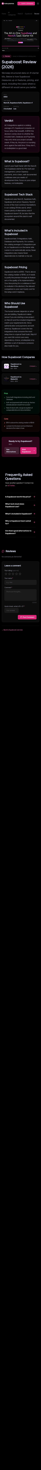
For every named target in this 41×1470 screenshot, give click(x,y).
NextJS (20, 14)
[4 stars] (16, 573)
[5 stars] (20, 573)
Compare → (33, 366)
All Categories (12, 14)
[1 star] (6, 573)
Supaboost (28, 14)
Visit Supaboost (26, 451)
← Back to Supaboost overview (12, 630)
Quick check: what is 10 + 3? (14, 606)
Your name (8, 578)
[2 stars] (9, 573)
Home (4, 14)
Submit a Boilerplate (27, 3)
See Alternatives (11, 451)
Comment (8, 587)
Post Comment (28, 617)
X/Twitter (11, 485)
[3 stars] (13, 573)
